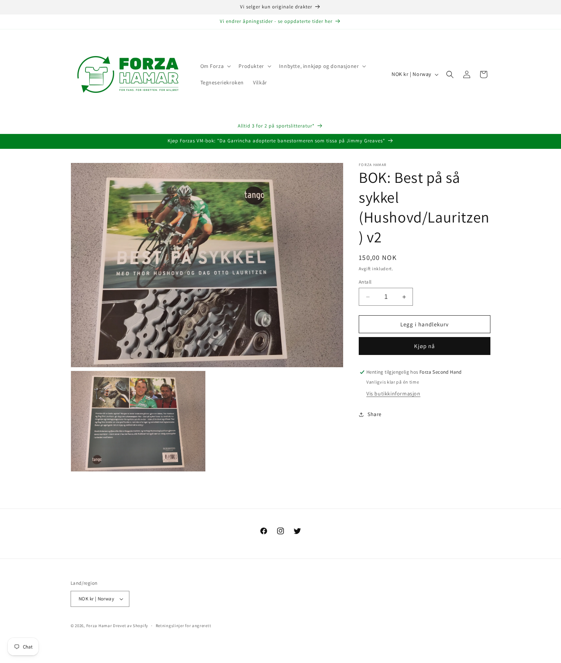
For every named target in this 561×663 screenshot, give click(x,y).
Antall (365, 282)
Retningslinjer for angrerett (183, 625)
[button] (215, 66)
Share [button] (375, 414)
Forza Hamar (99, 625)
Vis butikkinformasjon (393, 393)
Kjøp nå (424, 346)
